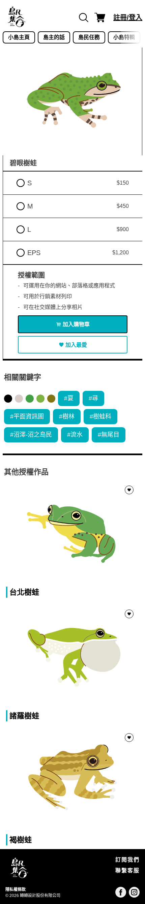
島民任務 (89, 37)
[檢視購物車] (99, 17)
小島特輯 (124, 37)
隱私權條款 (15, 889)
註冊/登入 (127, 17)
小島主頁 (19, 37)
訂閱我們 (127, 860)
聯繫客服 (127, 870)
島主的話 (54, 37)
